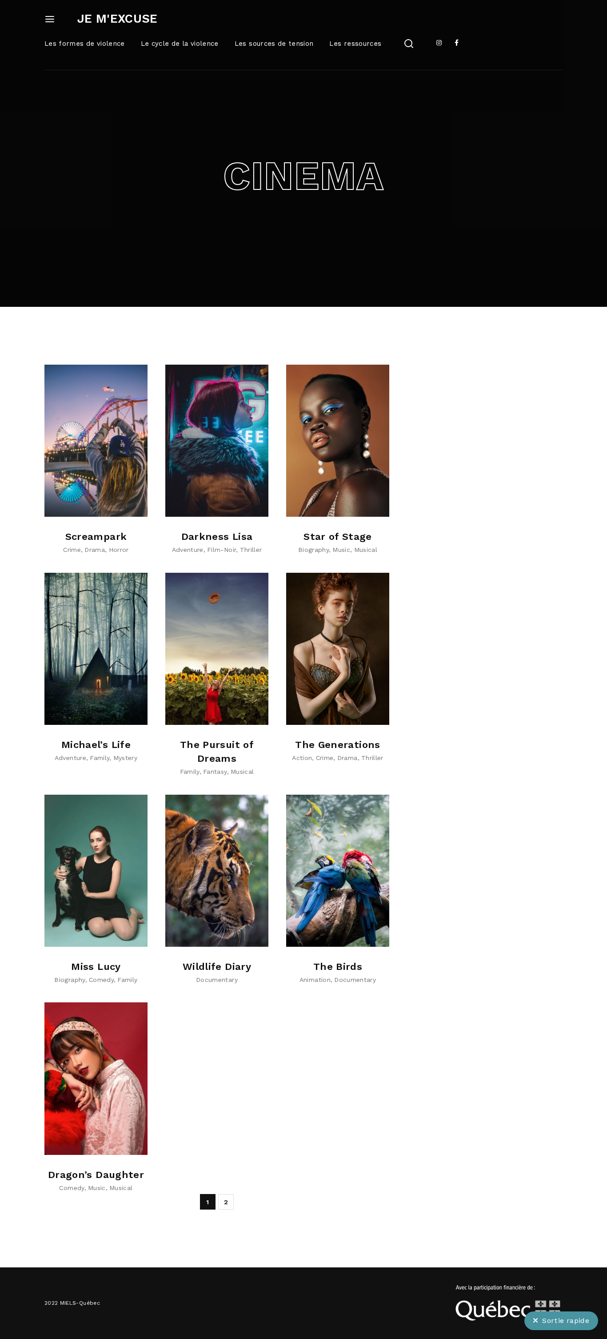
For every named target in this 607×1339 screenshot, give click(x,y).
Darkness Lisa (217, 536)
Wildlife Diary (217, 966)
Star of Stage (338, 536)
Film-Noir (221, 549)
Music (341, 549)
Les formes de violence (84, 44)
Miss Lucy (95, 966)
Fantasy (215, 771)
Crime (72, 549)
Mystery (125, 757)
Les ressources (355, 44)
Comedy (101, 979)
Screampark (96, 536)
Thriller (251, 549)
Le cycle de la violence (180, 44)
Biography (313, 549)
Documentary (217, 979)
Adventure (188, 549)
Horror (119, 549)
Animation (315, 979)
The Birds (337, 966)
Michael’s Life (96, 744)
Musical (365, 549)
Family (99, 757)
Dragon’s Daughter (96, 1174)
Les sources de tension (274, 44)
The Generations (337, 744)
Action (302, 757)
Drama (94, 549)
